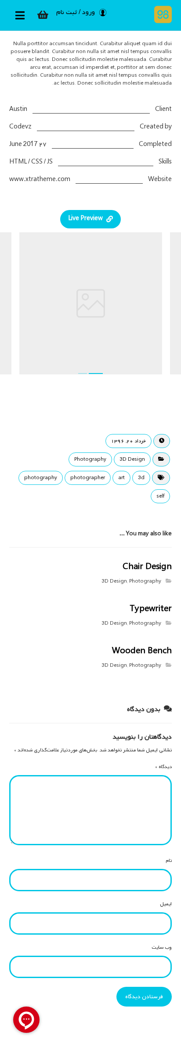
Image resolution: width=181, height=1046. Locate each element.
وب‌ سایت (162, 947)
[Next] (156, 304)
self (160, 496)
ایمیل (166, 904)
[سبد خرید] (43, 15)
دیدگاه (163, 767)
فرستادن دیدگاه (144, 996)
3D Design (132, 459)
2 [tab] (96, 373)
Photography (90, 459)
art (121, 478)
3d (141, 478)
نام (169, 861)
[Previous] (24, 304)
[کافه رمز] (161, 14)
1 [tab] (82, 373)
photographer (87, 478)
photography (40, 478)
